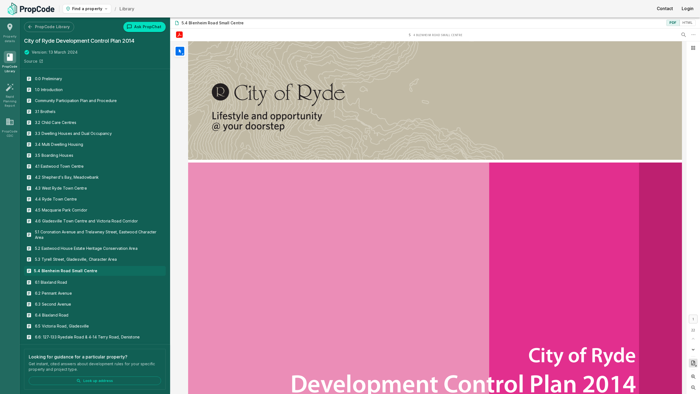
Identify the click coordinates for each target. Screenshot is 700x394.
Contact (665, 8)
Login (687, 8)
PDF (672, 23)
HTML (687, 23)
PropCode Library (52, 26)
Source (30, 61)
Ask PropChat (147, 26)
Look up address (98, 380)
